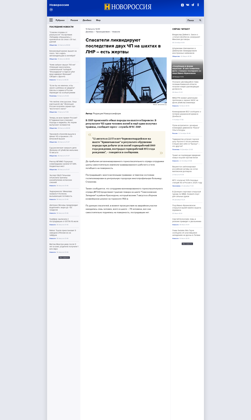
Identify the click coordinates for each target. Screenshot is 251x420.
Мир (98, 20)
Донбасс (87, 20)
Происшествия (103, 32)
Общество (53, 45)
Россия (74, 20)
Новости (52, 80)
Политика (52, 96)
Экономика (176, 186)
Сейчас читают (181, 29)
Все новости (64, 257)
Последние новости (61, 27)
